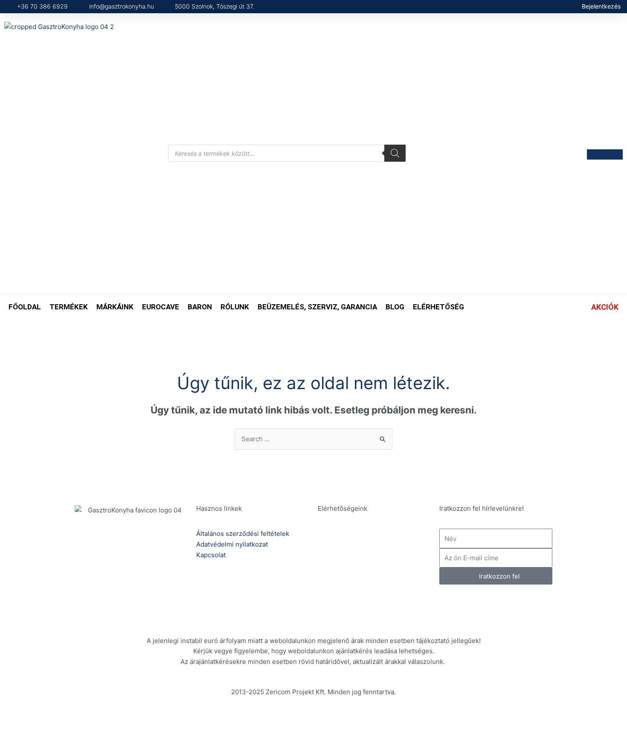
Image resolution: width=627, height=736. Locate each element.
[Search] (395, 153)
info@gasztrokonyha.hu (381, 575)
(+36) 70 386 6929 (373, 545)
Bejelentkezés (601, 6)
